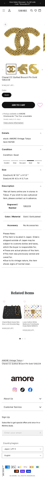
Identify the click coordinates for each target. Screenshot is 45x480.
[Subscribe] (40, 433)
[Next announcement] (40, 3)
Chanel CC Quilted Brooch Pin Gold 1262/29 (21, 364)
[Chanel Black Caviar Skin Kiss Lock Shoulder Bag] (12, 309)
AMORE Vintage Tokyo (12, 360)
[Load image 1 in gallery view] (11, 69)
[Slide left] (3, 69)
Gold (6, 95)
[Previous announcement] (4, 3)
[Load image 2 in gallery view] (22, 69)
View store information (13, 123)
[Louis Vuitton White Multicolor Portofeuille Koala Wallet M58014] (33, 309)
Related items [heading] (22, 292)
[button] (3, 10)
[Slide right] (42, 69)
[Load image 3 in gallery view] (34, 69)
